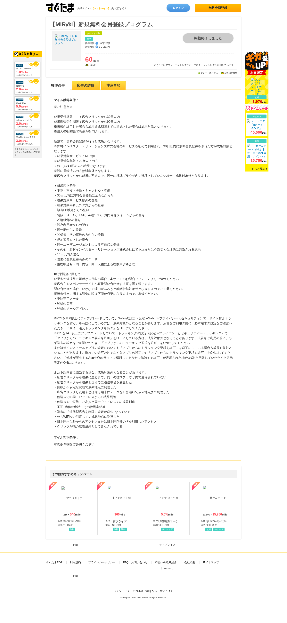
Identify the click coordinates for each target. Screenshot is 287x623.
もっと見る (258, 168)
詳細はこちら (256, 124)
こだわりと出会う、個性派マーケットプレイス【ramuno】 (167, 508)
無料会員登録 (218, 7)
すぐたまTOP (54, 562)
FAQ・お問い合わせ (135, 562)
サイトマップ (211, 562)
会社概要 (189, 562)
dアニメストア (72, 508)
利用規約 (75, 562)
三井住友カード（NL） (215, 508)
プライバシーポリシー (102, 562)
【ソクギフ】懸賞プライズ (120, 508)
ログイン (178, 7)
